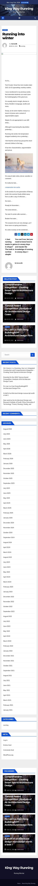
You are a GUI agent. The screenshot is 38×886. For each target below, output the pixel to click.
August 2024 (7, 542)
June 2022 (6, 626)
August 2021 (7, 675)
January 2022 (7, 651)
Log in (5, 740)
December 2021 (8, 656)
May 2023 (6, 572)
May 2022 (6, 631)
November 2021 (8, 661)
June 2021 (6, 685)
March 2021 (7, 700)
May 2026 (6, 444)
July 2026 (6, 434)
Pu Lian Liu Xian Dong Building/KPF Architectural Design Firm (18, 332)
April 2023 (6, 577)
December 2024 (8, 523)
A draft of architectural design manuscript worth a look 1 (18, 841)
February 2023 (8, 587)
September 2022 (8, 611)
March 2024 (7, 552)
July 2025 (6, 488)
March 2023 (7, 582)
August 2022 (7, 616)
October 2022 (7, 606)
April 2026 (6, 449)
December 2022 (8, 596)
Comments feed (8, 750)
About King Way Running (28, 883)
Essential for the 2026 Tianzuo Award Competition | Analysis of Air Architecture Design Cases (18, 308)
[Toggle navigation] (19, 18)
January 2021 (7, 710)
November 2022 (8, 601)
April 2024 (6, 547)
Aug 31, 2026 (11, 790)
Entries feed (7, 745)
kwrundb (14, 44)
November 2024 (8, 527)
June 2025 (6, 493)
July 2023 (6, 562)
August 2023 (7, 557)
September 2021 (8, 670)
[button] (35, 18)
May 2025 (6, 498)
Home (18, 883)
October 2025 (7, 478)
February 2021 (8, 705)
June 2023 (6, 567)
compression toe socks (12, 187)
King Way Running (19, 9)
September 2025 (8, 483)
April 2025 (6, 503)
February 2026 (8, 458)
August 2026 (7, 429)
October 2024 (7, 532)
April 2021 (6, 695)
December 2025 (8, 468)
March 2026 (7, 453)
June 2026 (6, 439)
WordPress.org (8, 755)
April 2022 (6, 636)
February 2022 (8, 646)
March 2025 (7, 508)
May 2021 (6, 690)
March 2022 (7, 641)
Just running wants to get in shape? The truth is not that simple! (10, 246)
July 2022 (6, 621)
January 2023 (7, 592)
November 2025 (8, 473)
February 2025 (8, 513)
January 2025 (7, 518)
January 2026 (7, 463)
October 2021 (7, 665)
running (5, 30)
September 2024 (8, 537)
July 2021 (6, 680)
